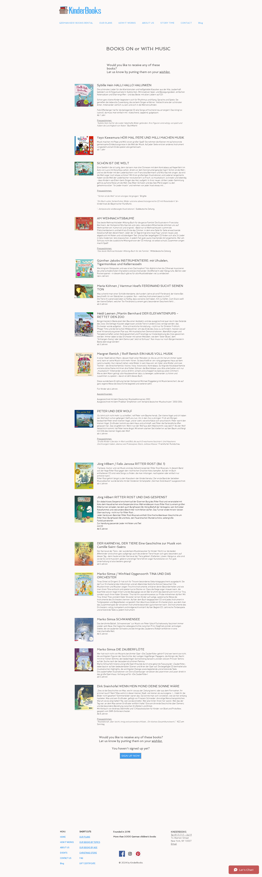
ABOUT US (64, 847)
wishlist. (164, 72)
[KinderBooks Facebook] (122, 854)
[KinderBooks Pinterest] (138, 854)
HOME (63, 837)
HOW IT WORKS (67, 842)
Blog (62, 863)
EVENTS (63, 853)
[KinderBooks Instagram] (130, 854)
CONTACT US (65, 858)
